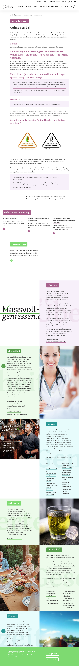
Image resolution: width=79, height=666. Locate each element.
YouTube (74, 1)
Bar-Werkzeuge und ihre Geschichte (66, 491)
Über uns (20, 6)
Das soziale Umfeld (52, 600)
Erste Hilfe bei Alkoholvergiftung (17, 414)
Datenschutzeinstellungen (13, 656)
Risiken (9, 409)
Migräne (9, 388)
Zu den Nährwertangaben (14, 539)
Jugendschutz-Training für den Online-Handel (24, 250)
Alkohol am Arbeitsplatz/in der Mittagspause (69, 598)
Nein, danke (52, 659)
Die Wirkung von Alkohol (14, 401)
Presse (58, 1)
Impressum (52, 1)
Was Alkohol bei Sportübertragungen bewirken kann (69, 605)
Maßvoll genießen (15, 15)
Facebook (72, 1)
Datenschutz (40, 1)
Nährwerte (43, 6)
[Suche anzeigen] (74, 6)
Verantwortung (53, 6)
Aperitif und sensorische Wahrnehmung (66, 484)
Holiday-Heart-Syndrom (14, 412)
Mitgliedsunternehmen (56, 323)
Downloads (64, 1)
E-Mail (60, 159)
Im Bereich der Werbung (10, 218)
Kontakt (46, 1)
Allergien (27, 386)
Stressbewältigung (52, 603)
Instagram (69, 1)
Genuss (36, 6)
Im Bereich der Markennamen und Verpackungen (38, 219)
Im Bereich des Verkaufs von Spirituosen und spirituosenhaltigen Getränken (64, 220)
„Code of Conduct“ (60, 335)
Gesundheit (28, 6)
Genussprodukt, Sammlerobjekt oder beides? (67, 472)
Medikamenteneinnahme (23, 388)
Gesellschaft (64, 6)
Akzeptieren (52, 654)
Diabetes (21, 386)
